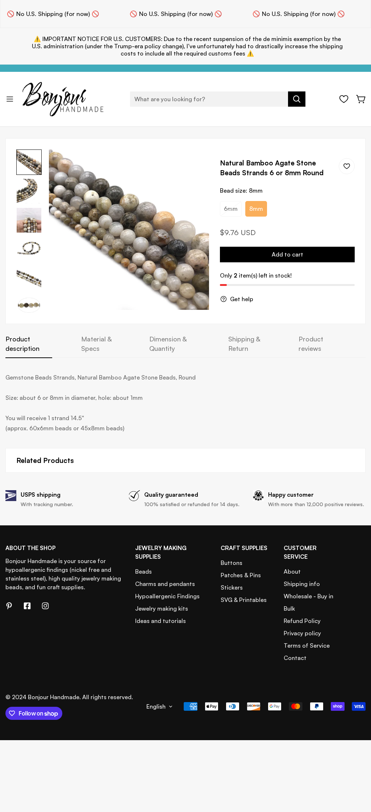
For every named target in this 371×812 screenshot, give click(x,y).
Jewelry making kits (161, 608)
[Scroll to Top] (357, 772)
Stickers (232, 587)
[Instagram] (45, 606)
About (292, 571)
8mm (256, 208)
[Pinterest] (9, 606)
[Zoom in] (194, 165)
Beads (143, 571)
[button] (361, 99)
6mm (231, 208)
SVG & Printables (244, 599)
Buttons (231, 562)
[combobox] (217, 99)
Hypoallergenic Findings (167, 596)
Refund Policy (302, 620)
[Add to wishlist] (347, 166)
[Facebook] (27, 606)
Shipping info (302, 583)
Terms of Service (307, 645)
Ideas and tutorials (160, 620)
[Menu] (9, 99)
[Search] (296, 99)
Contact (295, 657)
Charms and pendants (165, 583)
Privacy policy (302, 633)
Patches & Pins (241, 575)
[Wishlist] (343, 99)
